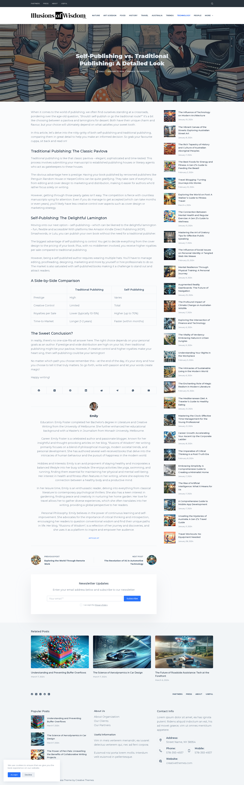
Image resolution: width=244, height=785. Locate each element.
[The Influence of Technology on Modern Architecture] (170, 116)
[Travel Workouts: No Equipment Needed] (170, 537)
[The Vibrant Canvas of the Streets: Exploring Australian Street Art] (170, 131)
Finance (131, 71)
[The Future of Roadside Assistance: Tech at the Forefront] (184, 652)
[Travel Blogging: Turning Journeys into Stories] (170, 183)
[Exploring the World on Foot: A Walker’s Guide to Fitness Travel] (170, 199)
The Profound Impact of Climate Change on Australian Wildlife (194, 305)
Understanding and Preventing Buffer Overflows (58, 672)
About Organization (106, 716)
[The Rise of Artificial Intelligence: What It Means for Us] (170, 487)
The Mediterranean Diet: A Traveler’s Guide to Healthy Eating (193, 401)
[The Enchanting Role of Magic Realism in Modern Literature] (170, 387)
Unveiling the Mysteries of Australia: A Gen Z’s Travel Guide (192, 519)
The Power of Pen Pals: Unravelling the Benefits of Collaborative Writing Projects (67, 754)
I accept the (96, 605)
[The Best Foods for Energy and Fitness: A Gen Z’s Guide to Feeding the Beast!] (170, 166)
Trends (170, 15)
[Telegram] (117, 390)
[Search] (212, 4)
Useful (64, 4)
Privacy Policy (101, 605)
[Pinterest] (70, 390)
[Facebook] (39, 390)
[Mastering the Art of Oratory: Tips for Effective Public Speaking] (170, 237)
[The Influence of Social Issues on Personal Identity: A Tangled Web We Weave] (170, 254)
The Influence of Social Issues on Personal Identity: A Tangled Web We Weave (195, 252)
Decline (28, 775)
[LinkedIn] (86, 390)
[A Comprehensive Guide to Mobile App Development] (170, 505)
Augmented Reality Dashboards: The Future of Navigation (193, 287)
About (55, 4)
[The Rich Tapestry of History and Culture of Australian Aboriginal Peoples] (170, 149)
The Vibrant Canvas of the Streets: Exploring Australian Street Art (193, 130)
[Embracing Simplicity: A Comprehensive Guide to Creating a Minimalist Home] (170, 470)
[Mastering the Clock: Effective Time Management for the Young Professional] (170, 420)
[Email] (149, 390)
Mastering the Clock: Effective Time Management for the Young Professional (194, 418)
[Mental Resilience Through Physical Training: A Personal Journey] (170, 271)
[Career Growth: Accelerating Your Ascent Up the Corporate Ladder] (170, 437)
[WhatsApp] (133, 390)
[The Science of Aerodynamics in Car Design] (122, 652)
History (133, 15)
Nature (96, 15)
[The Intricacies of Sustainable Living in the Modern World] (170, 372)
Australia (157, 15)
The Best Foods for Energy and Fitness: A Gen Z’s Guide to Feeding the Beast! (195, 164)
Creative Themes (85, 780)
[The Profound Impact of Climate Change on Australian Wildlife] (170, 306)
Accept (14, 775)
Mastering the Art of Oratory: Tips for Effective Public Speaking (194, 235)
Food (123, 15)
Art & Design (109, 15)
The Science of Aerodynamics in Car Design (118, 672)
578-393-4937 (174, 752)
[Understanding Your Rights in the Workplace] (170, 356)
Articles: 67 (94, 538)
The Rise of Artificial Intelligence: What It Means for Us (195, 486)
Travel (144, 15)
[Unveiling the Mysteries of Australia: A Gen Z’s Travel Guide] (170, 520)
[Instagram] (40, 694)
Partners (35, 4)
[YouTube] (49, 694)
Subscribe (132, 598)
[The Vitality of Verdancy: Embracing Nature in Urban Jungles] (170, 339)
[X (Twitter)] (54, 390)
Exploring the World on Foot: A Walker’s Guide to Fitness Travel (195, 197)
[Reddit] (102, 390)
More (208, 15)
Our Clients (101, 721)
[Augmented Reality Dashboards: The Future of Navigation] (170, 289)
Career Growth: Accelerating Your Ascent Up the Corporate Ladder (195, 436)
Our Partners (102, 725)
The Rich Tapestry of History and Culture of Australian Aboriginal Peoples (193, 147)
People (197, 15)
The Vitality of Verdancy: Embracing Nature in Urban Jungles (193, 337)
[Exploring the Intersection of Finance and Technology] (170, 323)
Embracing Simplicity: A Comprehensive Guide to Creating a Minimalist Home (193, 469)
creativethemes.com (179, 763)
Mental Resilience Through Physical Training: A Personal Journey (194, 270)
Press (45, 4)
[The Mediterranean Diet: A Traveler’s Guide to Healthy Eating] (170, 402)
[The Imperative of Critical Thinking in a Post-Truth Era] (170, 454)
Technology (183, 15)
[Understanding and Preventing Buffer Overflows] (60, 652)
